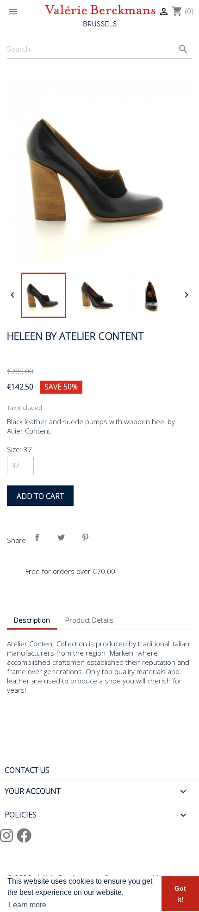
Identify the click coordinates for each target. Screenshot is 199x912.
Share (39, 539)
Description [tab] (32, 620)
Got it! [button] (180, 894)
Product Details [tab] (89, 620)
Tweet (63, 539)
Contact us (27, 770)
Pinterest (87, 539)
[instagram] (8, 835)
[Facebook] (24, 835)
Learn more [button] (27, 905)
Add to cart (40, 496)
